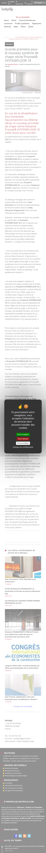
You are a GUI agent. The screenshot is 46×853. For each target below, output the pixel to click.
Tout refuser (23, 439)
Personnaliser (23, 443)
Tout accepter (23, 434)
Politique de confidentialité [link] (23, 447)
